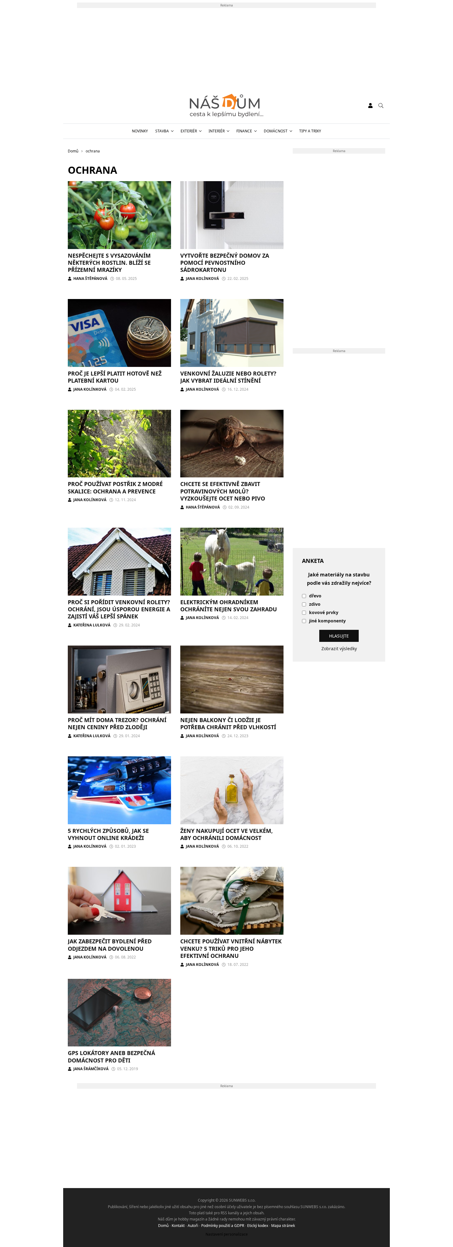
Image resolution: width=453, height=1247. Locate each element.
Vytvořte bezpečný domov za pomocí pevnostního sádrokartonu (224, 263)
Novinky (140, 131)
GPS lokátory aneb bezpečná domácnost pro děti (111, 1056)
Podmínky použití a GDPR (222, 1225)
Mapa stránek (283, 1225)
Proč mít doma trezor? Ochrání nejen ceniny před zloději (117, 723)
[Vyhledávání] (381, 105)
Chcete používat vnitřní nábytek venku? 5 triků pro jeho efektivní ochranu (231, 948)
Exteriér (189, 131)
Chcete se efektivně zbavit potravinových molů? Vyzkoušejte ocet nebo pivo (222, 491)
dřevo (315, 596)
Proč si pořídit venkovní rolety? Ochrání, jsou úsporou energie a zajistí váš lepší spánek (119, 609)
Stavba (162, 131)
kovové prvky (323, 612)
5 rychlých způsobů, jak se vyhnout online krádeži (108, 834)
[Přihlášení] (370, 105)
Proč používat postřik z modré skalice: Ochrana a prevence (115, 487)
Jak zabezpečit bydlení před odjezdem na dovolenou (110, 944)
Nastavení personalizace (227, 1234)
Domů (163, 1225)
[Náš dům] (226, 105)
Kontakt (178, 1225)
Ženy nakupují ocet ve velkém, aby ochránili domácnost (226, 834)
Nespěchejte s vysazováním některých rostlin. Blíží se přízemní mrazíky (109, 263)
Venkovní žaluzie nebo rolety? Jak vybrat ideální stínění (228, 377)
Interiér (217, 131)
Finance (244, 131)
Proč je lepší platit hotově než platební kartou (114, 377)
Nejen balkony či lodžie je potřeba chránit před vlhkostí (228, 723)
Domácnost (276, 131)
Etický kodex (257, 1225)
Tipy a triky (310, 131)
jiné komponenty (327, 621)
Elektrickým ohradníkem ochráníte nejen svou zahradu (228, 605)
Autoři (193, 1225)
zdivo (314, 604)
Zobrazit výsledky (339, 648)
